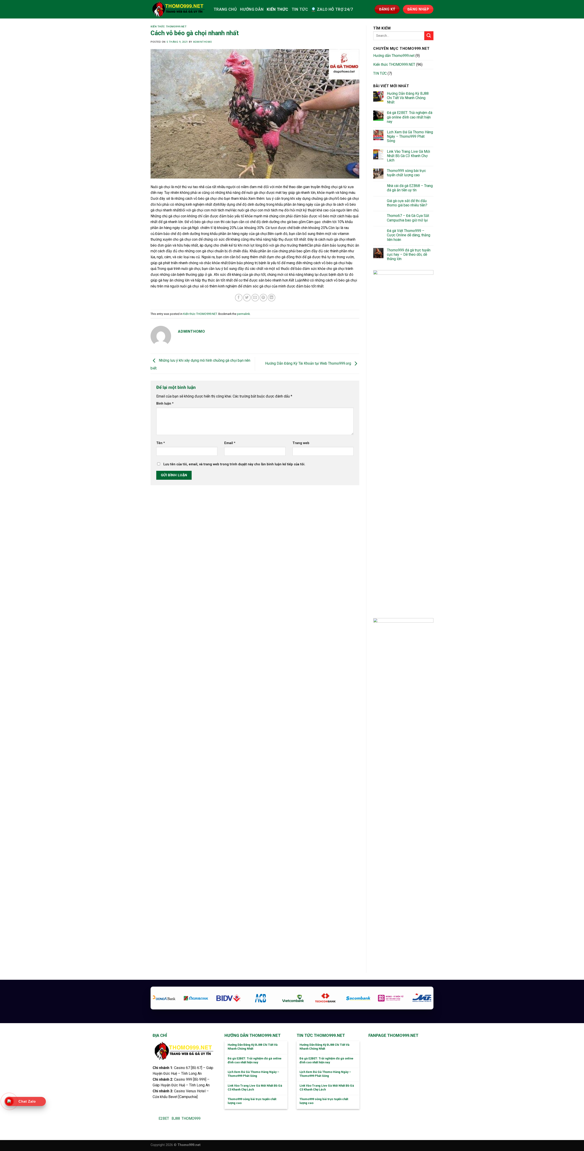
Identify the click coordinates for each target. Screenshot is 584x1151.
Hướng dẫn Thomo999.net (394, 55)
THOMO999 (191, 1118)
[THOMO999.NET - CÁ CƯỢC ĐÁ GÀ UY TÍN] (179, 9)
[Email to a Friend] (255, 297)
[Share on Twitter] (247, 297)
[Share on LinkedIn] (271, 297)
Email (229, 443)
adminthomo (202, 41)
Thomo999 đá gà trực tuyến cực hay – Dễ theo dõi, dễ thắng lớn (408, 254)
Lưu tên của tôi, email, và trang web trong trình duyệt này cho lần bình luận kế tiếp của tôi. (234, 464)
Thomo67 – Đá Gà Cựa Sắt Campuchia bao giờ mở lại (408, 217)
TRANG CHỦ (225, 9)
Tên (160, 443)
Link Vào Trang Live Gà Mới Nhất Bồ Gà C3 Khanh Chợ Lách (408, 155)
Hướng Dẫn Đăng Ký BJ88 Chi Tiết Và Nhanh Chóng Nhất (408, 97)
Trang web (300, 443)
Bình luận (165, 404)
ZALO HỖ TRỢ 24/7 (335, 9)
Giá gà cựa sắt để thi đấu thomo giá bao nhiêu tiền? (407, 203)
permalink (243, 314)
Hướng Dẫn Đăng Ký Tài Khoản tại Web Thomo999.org (308, 363)
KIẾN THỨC (277, 9)
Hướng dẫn (251, 9)
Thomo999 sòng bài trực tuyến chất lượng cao (406, 173)
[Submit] (428, 35)
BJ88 (176, 1118)
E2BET (164, 1118)
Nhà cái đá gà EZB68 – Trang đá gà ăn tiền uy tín (410, 188)
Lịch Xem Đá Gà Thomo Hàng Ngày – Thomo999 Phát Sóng (410, 136)
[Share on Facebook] (238, 297)
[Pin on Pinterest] (263, 297)
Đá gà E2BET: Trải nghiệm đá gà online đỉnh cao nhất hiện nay (409, 117)
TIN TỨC (300, 9)
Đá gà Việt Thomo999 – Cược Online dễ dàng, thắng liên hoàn (408, 235)
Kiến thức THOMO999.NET (168, 26)
